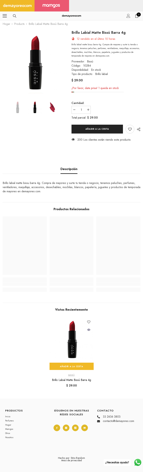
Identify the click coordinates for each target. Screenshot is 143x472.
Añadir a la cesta (97, 129)
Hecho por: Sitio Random (71, 458)
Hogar (6, 24)
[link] (130, 129)
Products (19, 24)
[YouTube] (84, 428)
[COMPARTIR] (137, 129)
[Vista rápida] (89, 330)
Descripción (69, 169)
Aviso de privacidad (71, 460)
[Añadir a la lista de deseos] (89, 322)
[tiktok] (75, 428)
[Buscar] (15, 16)
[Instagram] (66, 428)
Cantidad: (78, 103)
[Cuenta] (128, 16)
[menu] (5, 16)
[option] (34, 62)
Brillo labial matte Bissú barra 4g (71, 380)
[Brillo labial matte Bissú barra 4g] (72, 339)
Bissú (90, 61)
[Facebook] (57, 428)
